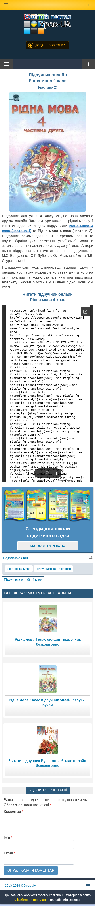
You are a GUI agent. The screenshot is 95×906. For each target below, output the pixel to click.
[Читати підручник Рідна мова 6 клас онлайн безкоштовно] (47, 739)
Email (9, 853)
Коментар (13, 811)
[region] (47, 505)
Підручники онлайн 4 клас (23, 579)
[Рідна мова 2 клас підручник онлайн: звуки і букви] (48, 679)
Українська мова (18, 568)
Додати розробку (50, 45)
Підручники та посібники (53, 568)
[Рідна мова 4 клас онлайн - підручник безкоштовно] (48, 618)
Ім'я (8, 837)
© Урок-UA (20, 885)
